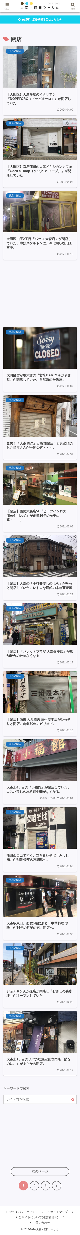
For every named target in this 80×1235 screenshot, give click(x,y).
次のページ (40, 1171)
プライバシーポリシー (23, 1212)
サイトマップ (59, 1212)
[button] (73, 1099)
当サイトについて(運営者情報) (38, 1217)
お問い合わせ (41, 1222)
